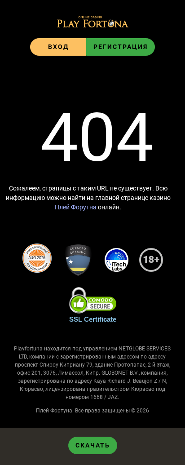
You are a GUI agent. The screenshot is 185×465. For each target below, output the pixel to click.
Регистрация (120, 46)
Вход (58, 46)
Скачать (92, 445)
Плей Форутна (76, 207)
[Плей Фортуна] (92, 22)
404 (97, 137)
